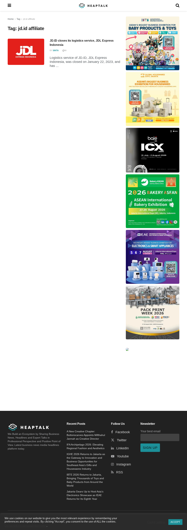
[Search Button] (177, 5)
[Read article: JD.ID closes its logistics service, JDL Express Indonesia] (26, 52)
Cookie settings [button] (156, 522)
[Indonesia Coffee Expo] (152, 150)
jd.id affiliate (29, 19)
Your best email (150, 431)
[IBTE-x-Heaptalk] (152, 43)
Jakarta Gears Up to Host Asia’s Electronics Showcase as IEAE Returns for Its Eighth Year (85, 495)
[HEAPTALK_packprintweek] (152, 312)
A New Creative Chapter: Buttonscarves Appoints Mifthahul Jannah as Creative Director (86, 435)
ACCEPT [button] (175, 522)
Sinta (56, 50)
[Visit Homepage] (93, 5)
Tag (18, 19)
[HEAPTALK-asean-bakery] (152, 201)
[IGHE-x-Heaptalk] (152, 99)
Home (11, 19)
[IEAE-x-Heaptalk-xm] (152, 257)
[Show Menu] (9, 5)
